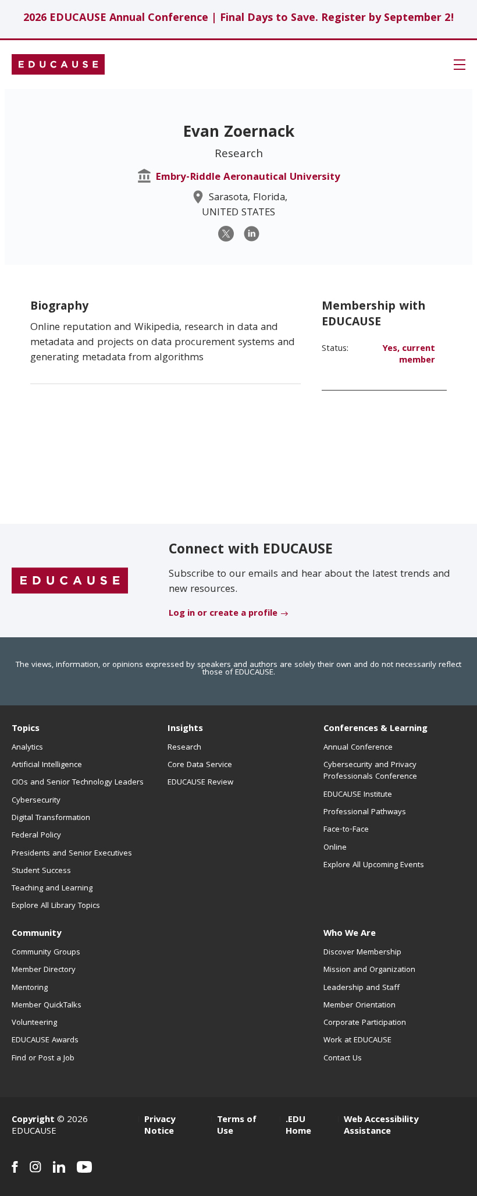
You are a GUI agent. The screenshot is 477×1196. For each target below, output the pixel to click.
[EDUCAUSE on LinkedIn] (59, 1167)
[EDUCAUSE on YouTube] (84, 1167)
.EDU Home (298, 1126)
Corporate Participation (364, 1023)
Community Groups (46, 952)
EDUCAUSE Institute (357, 795)
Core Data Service (200, 765)
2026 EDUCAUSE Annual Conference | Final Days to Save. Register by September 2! (238, 19)
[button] (459, 64)
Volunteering (34, 1023)
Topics (26, 729)
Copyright (33, 1120)
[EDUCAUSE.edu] (58, 64)
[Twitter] (226, 234)
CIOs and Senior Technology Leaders (78, 782)
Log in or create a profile (223, 614)
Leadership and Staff (361, 988)
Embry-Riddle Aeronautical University (247, 177)
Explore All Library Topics (56, 906)
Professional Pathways (364, 812)
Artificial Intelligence (47, 765)
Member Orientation (359, 1005)
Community (36, 934)
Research (184, 747)
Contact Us (342, 1058)
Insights (185, 729)
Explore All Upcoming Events (373, 865)
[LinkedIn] (251, 234)
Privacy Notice (159, 1126)
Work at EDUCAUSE (357, 1040)
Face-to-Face (346, 830)
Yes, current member (408, 355)
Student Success (41, 871)
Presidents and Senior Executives (72, 853)
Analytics (27, 747)
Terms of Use (237, 1126)
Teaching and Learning (52, 888)
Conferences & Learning (375, 729)
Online (335, 848)
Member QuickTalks (46, 1005)
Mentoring (30, 988)
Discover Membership (362, 952)
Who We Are (349, 934)
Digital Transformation (51, 818)
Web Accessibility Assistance (381, 1126)
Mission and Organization (369, 970)
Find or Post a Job (43, 1058)
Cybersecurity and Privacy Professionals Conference (370, 771)
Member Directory (44, 970)
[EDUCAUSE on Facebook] (15, 1167)
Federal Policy (36, 835)
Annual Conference (358, 747)
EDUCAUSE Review (200, 782)
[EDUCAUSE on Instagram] (35, 1167)
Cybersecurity (36, 800)
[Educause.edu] (70, 581)
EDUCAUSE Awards (45, 1040)
